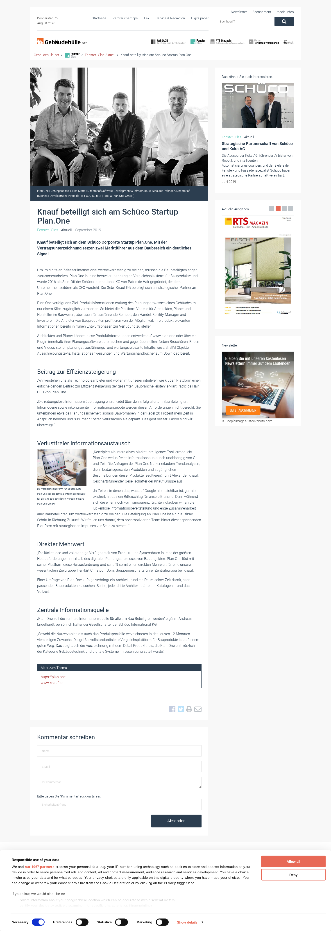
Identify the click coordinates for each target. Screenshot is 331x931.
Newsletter (239, 12)
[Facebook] (171, 709)
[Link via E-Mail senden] (197, 709)
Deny (293, 875)
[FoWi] (264, 45)
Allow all (293, 861)
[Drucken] (188, 709)
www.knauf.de (52, 683)
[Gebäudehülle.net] (62, 41)
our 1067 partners (39, 867)
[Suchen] (284, 21)
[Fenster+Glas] (197, 45)
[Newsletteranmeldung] (258, 385)
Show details (187, 922)
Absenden (176, 821)
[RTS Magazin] (227, 45)
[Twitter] (179, 709)
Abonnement (261, 12)
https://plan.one (53, 677)
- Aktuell (54, 230)
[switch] (82, 922)
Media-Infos (285, 12)
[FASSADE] (168, 45)
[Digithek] (288, 45)
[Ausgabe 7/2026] (258, 265)
